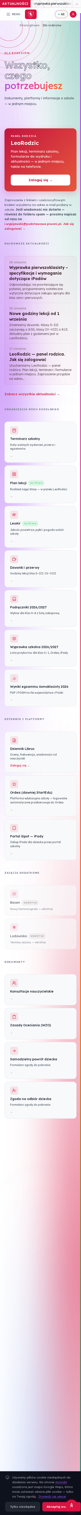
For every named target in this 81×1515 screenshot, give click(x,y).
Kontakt (61, 1482)
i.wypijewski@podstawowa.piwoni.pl (32, 224)
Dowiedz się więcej (52, 1496)
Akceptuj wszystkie (61, 1506)
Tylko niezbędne (22, 1506)
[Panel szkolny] (73, 14)
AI (63, 14)
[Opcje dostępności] (71, 1505)
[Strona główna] (31, 14)
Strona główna (29, 25)
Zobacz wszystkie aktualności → (32, 394)
